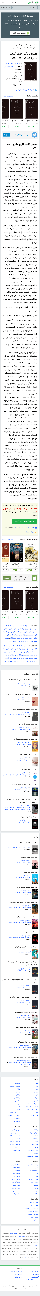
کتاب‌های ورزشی (25, 1033)
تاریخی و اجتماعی (33, 1211)
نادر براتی (26, 846)
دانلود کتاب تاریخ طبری (15, 632)
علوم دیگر (17, 1121)
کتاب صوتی (34, 1199)
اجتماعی (17, 1101)
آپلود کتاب (32, 8)
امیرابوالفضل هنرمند (23, 1060)
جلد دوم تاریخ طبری (30, 632)
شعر (37, 1089)
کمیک (36, 1098)
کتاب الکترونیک (16, 1271)
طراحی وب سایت (33, 1150)
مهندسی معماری (15, 1136)
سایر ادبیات (34, 1116)
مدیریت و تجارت (33, 1214)
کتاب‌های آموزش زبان (24, 970)
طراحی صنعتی (15, 1130)
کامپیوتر (35, 1126)
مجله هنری (16, 1191)
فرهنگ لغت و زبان (32, 1110)
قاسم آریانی (25, 805)
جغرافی (17, 1095)
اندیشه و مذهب (15, 1086)
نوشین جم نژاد (24, 920)
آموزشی (35, 1220)
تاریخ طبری (33, 629)
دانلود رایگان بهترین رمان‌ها (22, 744)
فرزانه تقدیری (25, 905)
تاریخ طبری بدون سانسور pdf (18, 641)
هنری (36, 1191)
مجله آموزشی (16, 1182)
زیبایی (36, 1174)
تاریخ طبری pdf (25, 626)
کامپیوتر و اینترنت (32, 1156)
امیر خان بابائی (24, 788)
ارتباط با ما (35, 1271)
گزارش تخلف (29, 532)
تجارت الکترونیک (33, 1142)
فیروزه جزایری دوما (23, 742)
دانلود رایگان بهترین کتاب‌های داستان (19, 848)
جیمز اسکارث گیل (23, 861)
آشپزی (36, 1168)
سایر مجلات (16, 1194)
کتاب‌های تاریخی (9, 715)
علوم (18, 1080)
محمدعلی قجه (24, 1045)
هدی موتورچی (24, 820)
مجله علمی (16, 1185)
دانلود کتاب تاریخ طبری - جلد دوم (16, 612)
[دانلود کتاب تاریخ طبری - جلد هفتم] (31, 109)
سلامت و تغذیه (33, 1179)
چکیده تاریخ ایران (17, 564)
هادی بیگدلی (25, 875)
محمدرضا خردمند (24, 727)
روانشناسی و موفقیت (31, 1208)
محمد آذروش (25, 968)
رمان (37, 1086)
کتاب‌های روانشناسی (9, 775)
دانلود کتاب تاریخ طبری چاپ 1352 (21, 638)
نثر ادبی (36, 1101)
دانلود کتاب (31, 127)
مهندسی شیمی (15, 1145)
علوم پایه (17, 1118)
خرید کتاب (18, 1277)
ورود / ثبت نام (5, 8)
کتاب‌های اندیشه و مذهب (23, 715)
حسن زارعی (25, 773)
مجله (18, 1161)
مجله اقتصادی (15, 1176)
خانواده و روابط (34, 1171)
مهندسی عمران (15, 1133)
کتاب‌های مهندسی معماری (12, 810)
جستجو (14, 3)
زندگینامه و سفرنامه (32, 1104)
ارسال (24, 1258)
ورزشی (36, 1188)
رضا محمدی (25, 698)
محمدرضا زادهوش (23, 950)
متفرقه (36, 1194)
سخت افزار (35, 1145)
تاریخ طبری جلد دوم (9, 629)
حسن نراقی (20, 567)
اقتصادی (17, 1083)
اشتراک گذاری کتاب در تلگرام (24, 90)
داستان (36, 1083)
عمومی (35, 1161)
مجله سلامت (16, 1188)
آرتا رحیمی (25, 713)
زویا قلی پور (25, 935)
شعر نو (36, 1092)
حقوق (18, 1110)
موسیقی (35, 1185)
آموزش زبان (34, 1113)
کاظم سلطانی (34, 567)
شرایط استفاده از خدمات (31, 1280)
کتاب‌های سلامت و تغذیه (23, 790)
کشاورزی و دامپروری (14, 1116)
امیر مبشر (26, 1030)
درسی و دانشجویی (14, 1113)
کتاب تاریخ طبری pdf (12, 626)
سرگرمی (35, 1176)
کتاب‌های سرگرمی (25, 1064)
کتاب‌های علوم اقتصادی (23, 775)
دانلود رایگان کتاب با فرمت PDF (24, 527)
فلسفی (18, 1107)
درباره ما (36, 1274)
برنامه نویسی (34, 1139)
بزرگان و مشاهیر (33, 1165)
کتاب (35, 1245)
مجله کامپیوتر (16, 1165)
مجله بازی (17, 1171)
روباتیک (17, 1147)
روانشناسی (16, 1098)
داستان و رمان (34, 1205)
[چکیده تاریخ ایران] (16, 552)
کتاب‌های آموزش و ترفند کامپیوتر (20, 807)
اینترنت (36, 1130)
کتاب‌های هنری (26, 685)
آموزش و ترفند (33, 1133)
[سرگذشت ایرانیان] (31, 552)
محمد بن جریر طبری (13, 63)
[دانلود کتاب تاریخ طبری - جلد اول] (16, 109)
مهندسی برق (16, 1139)
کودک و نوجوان (33, 1182)
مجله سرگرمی (16, 1174)
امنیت (36, 1136)
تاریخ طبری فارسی (31, 661)
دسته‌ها (4, 3)
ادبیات (36, 1080)
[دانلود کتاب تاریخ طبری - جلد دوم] (16, 600)
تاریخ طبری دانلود (23, 629)
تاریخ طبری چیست (31, 655)
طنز (37, 1095)
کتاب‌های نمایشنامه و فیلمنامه (21, 729)
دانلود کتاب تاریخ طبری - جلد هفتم (31, 121)
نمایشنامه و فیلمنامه (32, 1107)
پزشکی (18, 1089)
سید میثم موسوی (23, 683)
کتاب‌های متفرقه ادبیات (23, 1003)
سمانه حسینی (24, 758)
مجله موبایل (16, 1168)
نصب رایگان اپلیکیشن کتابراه (24, 521)
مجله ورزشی (16, 1179)
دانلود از (35, 570)
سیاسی (17, 1104)
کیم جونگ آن (24, 1016)
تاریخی (18, 1092)
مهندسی (17, 1126)
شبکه (36, 1147)
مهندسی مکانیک (15, 1142)
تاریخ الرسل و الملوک (21, 635)
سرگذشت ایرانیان (32, 564)
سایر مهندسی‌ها (15, 1150)
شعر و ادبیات (34, 1203)
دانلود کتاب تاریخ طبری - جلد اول (16, 121)
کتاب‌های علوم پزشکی (24, 700)
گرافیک (36, 1153)
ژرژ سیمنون (25, 890)
